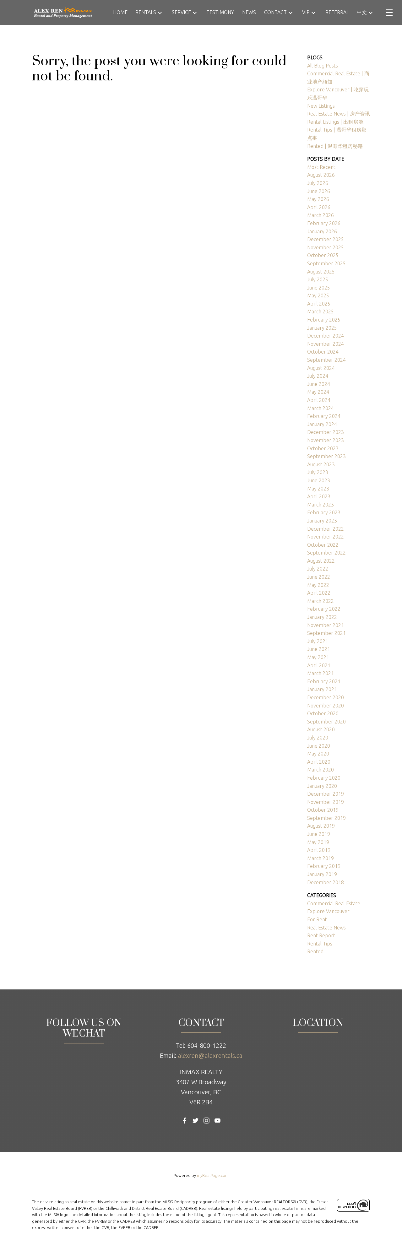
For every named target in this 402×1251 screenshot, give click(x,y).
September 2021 (326, 633)
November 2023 (325, 440)
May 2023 (318, 488)
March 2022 (320, 601)
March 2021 (320, 673)
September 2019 (326, 818)
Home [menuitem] (120, 12)
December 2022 (325, 529)
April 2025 (318, 303)
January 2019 (322, 874)
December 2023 (325, 432)
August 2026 (321, 175)
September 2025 (326, 263)
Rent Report (321, 935)
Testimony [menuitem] (220, 12)
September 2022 (326, 552)
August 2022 (321, 561)
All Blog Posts (322, 65)
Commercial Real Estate (333, 903)
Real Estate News (326, 927)
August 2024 (321, 368)
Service (181, 12)
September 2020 (326, 721)
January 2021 (322, 689)
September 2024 (326, 360)
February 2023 (323, 512)
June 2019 (318, 834)
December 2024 (325, 335)
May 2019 (318, 842)
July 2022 (317, 568)
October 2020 (323, 713)
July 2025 (317, 279)
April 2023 (318, 496)
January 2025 (322, 328)
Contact (275, 12)
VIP (306, 12)
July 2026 (317, 183)
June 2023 (318, 480)
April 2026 (318, 207)
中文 (362, 12)
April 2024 (318, 400)
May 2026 (318, 199)
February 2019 (323, 866)
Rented (315, 951)
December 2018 (325, 882)
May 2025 (318, 295)
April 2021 (318, 665)
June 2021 (318, 649)
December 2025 (325, 239)
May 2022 (318, 585)
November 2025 (325, 247)
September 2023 (326, 456)
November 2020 (325, 705)
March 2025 (320, 311)
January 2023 (322, 520)
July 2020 (317, 737)
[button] (184, 1121)
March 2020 (320, 769)
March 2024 (320, 408)
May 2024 (318, 392)
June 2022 (318, 577)
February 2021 (323, 681)
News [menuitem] (249, 12)
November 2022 (325, 536)
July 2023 (317, 472)
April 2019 (318, 850)
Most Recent (321, 167)
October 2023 (323, 448)
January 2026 (322, 231)
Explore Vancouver (328, 911)
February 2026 (323, 223)
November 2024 (325, 344)
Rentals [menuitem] (145, 12)
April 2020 (318, 762)
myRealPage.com (213, 1175)
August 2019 (321, 826)
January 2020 (322, 786)
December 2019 (325, 794)
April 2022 (318, 593)
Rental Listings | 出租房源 (335, 122)
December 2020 (325, 697)
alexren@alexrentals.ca (210, 1055)
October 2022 (323, 545)
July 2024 (317, 376)
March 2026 (320, 215)
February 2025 (323, 319)
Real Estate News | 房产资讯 (338, 113)
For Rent (317, 919)
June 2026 (318, 191)
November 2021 (325, 625)
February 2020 (323, 778)
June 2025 (318, 287)
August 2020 (321, 729)
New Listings (321, 106)
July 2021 (317, 641)
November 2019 (325, 802)
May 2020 (318, 753)
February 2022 (323, 609)
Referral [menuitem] (337, 12)
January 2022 (322, 617)
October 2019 (323, 810)
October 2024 (323, 352)
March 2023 (320, 504)
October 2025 (323, 255)
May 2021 (318, 657)
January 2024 (322, 424)
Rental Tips (319, 943)
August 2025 (321, 271)
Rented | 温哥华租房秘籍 (335, 146)
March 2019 (320, 858)
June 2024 (318, 384)
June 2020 (318, 746)
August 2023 (321, 464)
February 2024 (323, 416)
